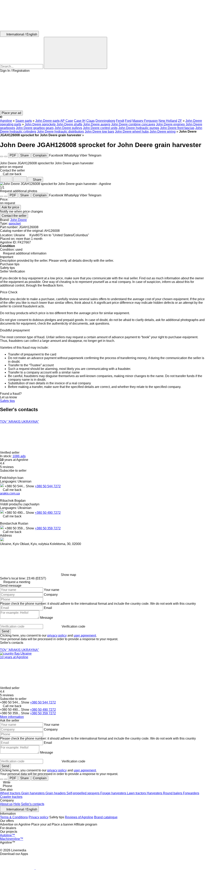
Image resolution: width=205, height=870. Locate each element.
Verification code (73, 626)
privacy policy (57, 635)
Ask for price (10, 207)
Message (46, 617)
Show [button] (30, 486)
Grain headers (55, 793)
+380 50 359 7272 (48, 528)
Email (48, 608)
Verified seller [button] (10, 452)
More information (12, 717)
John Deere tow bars (99, 131)
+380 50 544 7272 (48, 486)
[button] (102, 92)
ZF (180, 120)
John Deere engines (170, 124)
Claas (90, 120)
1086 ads (19, 456)
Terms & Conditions (14, 817)
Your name (51, 589)
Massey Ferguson (145, 120)
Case (69, 120)
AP (62, 120)
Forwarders (191, 793)
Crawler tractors (11, 796)
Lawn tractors (137, 793)
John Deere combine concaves (133, 124)
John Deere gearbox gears (35, 128)
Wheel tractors (10, 793)
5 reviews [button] (7, 467)
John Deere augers (96, 124)
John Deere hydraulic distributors (60, 131)
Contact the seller (14, 215)
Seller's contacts (32, 804)
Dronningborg (105, 120)
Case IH (79, 120)
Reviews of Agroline (79, 817)
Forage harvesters (113, 793)
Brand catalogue (106, 817)
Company (51, 594)
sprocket (15, 223)
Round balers (173, 793)
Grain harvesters (33, 793)
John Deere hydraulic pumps (138, 128)
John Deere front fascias (177, 128)
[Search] (75, 53)
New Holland (168, 120)
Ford (128, 120)
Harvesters (155, 793)
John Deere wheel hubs (132, 131)
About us (6, 804)
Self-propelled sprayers (83, 793)
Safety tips (7, 401)
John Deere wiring (163, 131)
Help (16, 804)
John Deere (18, 220)
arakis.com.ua (10, 493)
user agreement (85, 635)
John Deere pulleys (68, 128)
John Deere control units (100, 128)
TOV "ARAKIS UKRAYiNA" (19, 421)
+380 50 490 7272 (48, 512)
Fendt (120, 120)
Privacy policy (38, 817)
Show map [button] (68, 574)
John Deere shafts (69, 124)
